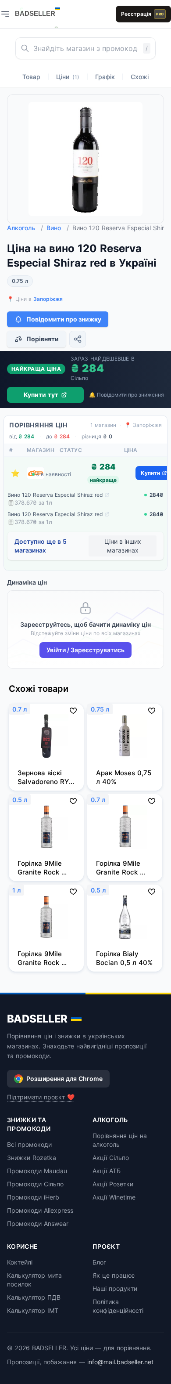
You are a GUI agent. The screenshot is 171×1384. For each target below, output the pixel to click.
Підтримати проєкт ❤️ (41, 1097)
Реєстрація (142, 14)
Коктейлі (19, 1262)
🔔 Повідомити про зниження (126, 394)
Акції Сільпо (111, 1157)
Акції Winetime (114, 1197)
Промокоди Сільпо (35, 1184)
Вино (57, 227)
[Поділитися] (77, 339)
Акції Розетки (113, 1184)
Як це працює (114, 1275)
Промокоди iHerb (33, 1197)
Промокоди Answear (37, 1223)
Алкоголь (25, 227)
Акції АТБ (107, 1170)
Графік (105, 76)
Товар (31, 76)
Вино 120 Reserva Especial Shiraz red (55, 494)
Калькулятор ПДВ (34, 1297)
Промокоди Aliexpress (40, 1210)
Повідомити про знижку (63, 319)
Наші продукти (115, 1288)
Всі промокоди (29, 1144)
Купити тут (41, 394)
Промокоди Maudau (37, 1170)
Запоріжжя (48, 299)
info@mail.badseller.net (120, 1362)
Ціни (67, 76)
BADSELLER (37, 1018)
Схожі (140, 76)
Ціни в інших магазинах (122, 546)
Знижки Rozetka (31, 1157)
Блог (99, 1262)
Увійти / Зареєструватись (85, 650)
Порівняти (42, 339)
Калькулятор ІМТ (32, 1310)
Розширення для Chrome (64, 1078)
